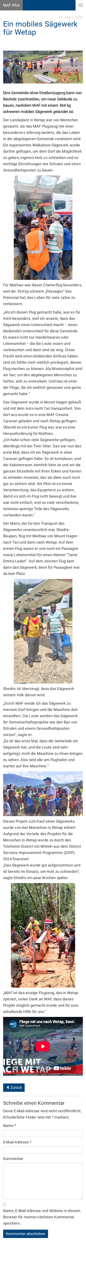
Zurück (16, 1087)
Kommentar (13, 1158)
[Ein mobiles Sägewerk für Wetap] (43, 67)
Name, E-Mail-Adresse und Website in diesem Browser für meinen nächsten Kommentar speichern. (41, 1217)
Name (9, 1125)
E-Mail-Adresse (17, 1142)
